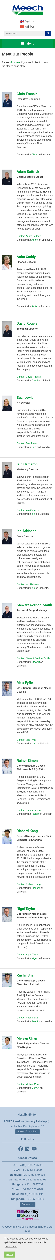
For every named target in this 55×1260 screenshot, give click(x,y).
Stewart (35, 662)
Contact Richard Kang (29, 884)
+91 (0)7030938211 (27, 1194)
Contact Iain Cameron (28, 510)
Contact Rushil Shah (28, 1017)
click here (15, 62)
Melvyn (35, 1088)
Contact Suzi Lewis (27, 443)
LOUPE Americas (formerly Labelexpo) (26, 1121)
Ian (33, 588)
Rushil (34, 1021)
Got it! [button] (9, 1254)
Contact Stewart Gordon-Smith (33, 658)
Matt (33, 743)
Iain (33, 514)
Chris (34, 154)
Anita (34, 306)
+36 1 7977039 (27, 1184)
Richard (35, 888)
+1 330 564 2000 (27, 1169)
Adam (34, 239)
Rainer (35, 814)
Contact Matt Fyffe (26, 740)
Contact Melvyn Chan (28, 1084)
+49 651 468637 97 (27, 1179)
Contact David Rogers (29, 377)
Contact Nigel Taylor (28, 954)
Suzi (33, 447)
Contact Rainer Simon (29, 810)
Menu (30, 43)
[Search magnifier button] (48, 33)
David (34, 380)
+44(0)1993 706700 (27, 1165)
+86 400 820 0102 (27, 1189)
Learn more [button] (11, 1246)
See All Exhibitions (27, 1131)
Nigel (34, 958)
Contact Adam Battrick (29, 236)
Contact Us (28, 1204)
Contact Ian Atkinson (28, 584)
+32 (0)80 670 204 (27, 1174)
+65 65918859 (27, 1198)
